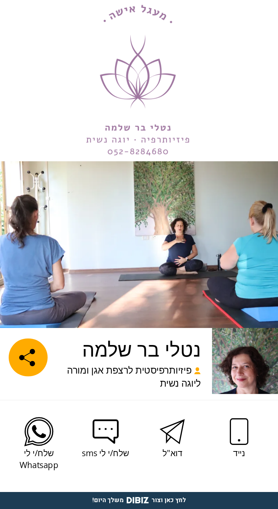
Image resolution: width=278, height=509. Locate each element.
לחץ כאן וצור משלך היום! (139, 500)
